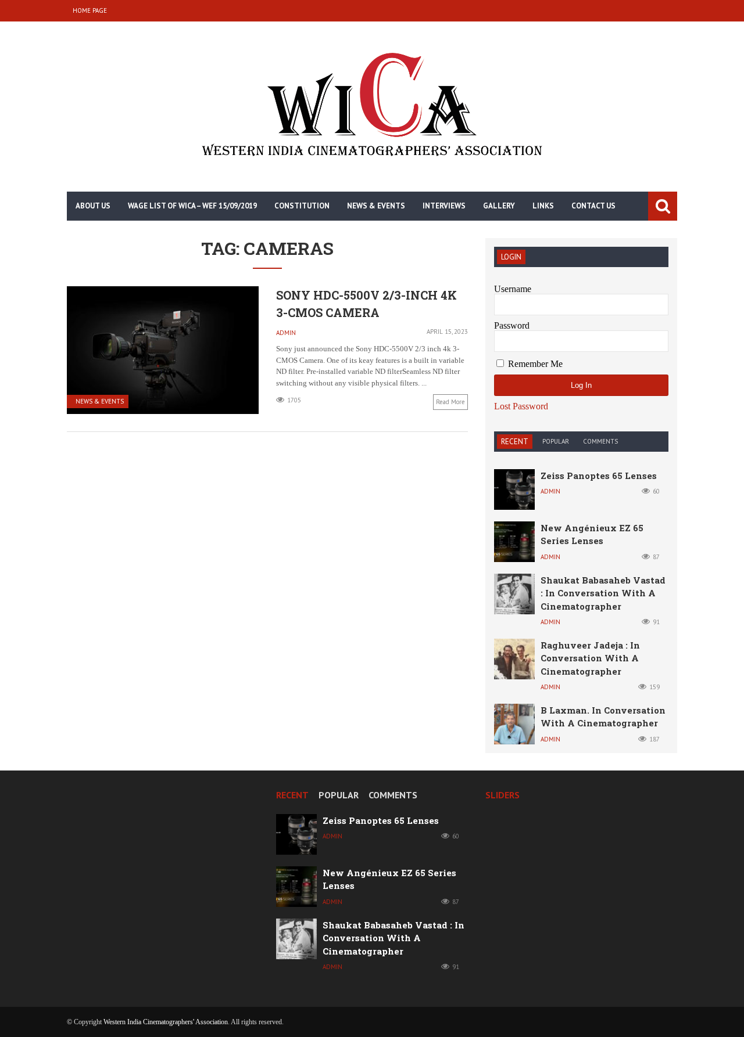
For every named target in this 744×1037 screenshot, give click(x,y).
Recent (514, 442)
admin (286, 333)
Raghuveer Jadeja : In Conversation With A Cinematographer (590, 658)
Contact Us (593, 206)
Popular (555, 441)
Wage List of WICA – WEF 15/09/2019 (192, 206)
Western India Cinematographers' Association (165, 1022)
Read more (450, 402)
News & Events (376, 206)
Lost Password (521, 406)
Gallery (499, 206)
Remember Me (534, 364)
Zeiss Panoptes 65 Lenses (599, 475)
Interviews (444, 206)
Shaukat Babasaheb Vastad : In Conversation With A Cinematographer (603, 593)
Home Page (90, 10)
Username (512, 289)
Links (543, 206)
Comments (600, 441)
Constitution (302, 206)
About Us (93, 206)
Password (512, 325)
